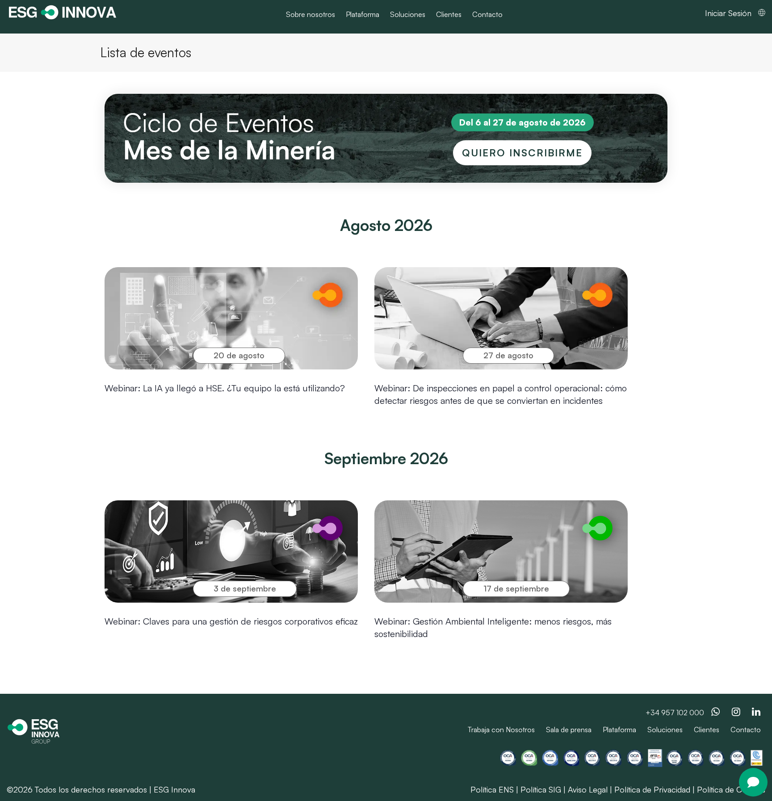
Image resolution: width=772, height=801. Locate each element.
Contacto (745, 729)
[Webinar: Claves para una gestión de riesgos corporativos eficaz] (231, 551)
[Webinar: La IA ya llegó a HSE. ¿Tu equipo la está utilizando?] (231, 318)
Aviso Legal (588, 789)
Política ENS (492, 789)
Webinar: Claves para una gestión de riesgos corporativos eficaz (231, 621)
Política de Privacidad (652, 789)
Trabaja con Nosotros (501, 729)
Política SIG (540, 789)
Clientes (706, 729)
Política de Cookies (731, 789)
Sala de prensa (569, 729)
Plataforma (619, 729)
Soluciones (665, 729)
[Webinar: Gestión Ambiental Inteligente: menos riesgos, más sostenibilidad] (501, 551)
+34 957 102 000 (675, 712)
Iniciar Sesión (728, 13)
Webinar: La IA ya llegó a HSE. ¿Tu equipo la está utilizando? (225, 388)
